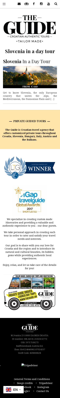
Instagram (43, 387)
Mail (18, 4)
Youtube (47, 4)
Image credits (25, 383)
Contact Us (42, 391)
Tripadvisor (46, 383)
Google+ (25, 391)
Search (54, 4)
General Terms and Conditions (32, 379)
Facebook (25, 387)
